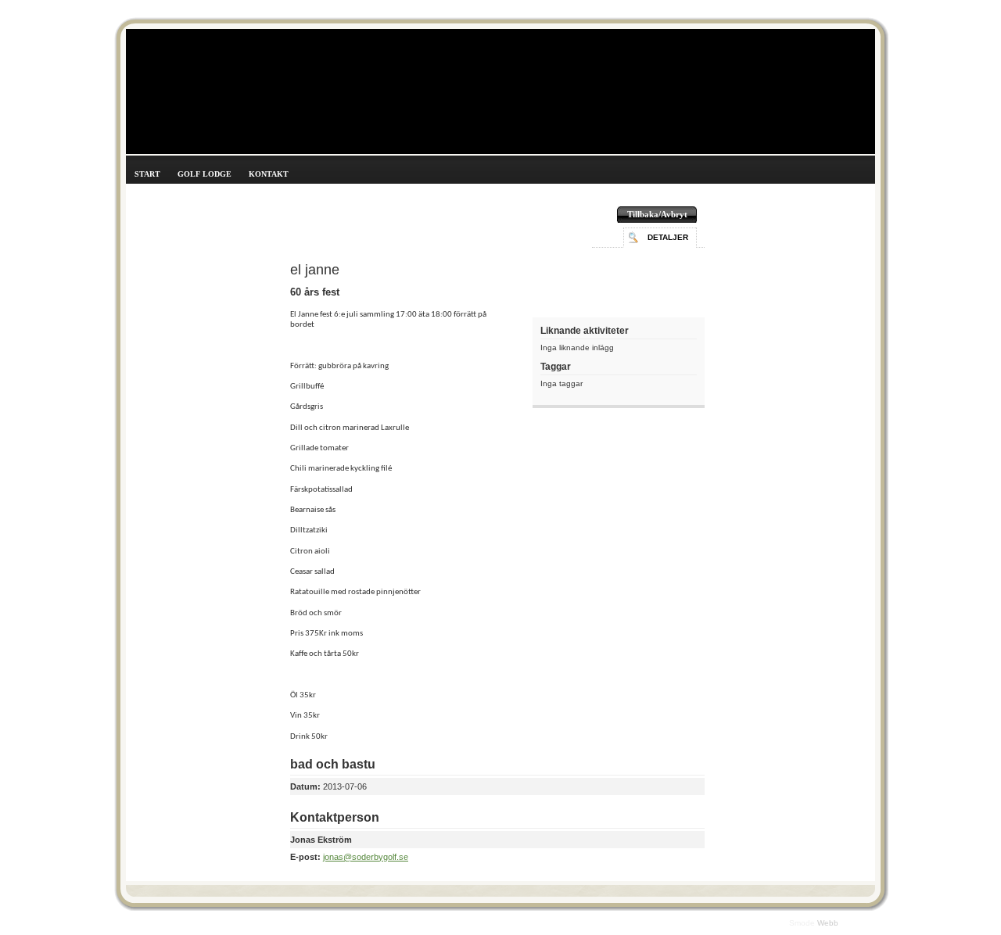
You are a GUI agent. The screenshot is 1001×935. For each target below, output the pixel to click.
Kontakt (269, 174)
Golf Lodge (204, 174)
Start (147, 174)
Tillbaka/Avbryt (657, 214)
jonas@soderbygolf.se (365, 857)
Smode (803, 923)
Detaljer (668, 237)
